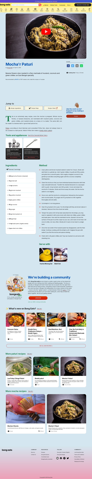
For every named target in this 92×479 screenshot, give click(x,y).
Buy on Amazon (13, 157)
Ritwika (17, 274)
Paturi (7, 128)
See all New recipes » (46, 345)
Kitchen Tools (53, 5)
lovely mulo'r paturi (46, 130)
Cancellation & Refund (79, 459)
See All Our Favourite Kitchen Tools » (37, 135)
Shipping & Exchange (79, 461)
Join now (55, 1)
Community (62, 5)
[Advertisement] (34, 92)
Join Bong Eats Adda (79, 452)
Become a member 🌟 (83, 4)
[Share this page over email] (77, 65)
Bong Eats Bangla (61, 454)
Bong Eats (9, 67)
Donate (76, 116)
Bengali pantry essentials (46, 459)
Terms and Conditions (79, 454)
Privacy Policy (77, 456)
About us (33, 452)
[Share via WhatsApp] (81, 65)
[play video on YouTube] (46, 31)
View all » (39, 308)
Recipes (43, 452)
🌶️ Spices (45, 5)
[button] (69, 5)
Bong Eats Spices (45, 454)
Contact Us (33, 454)
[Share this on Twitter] (72, 65)
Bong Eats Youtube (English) (63, 452)
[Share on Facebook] (68, 65)
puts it (64, 290)
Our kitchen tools (45, 456)
